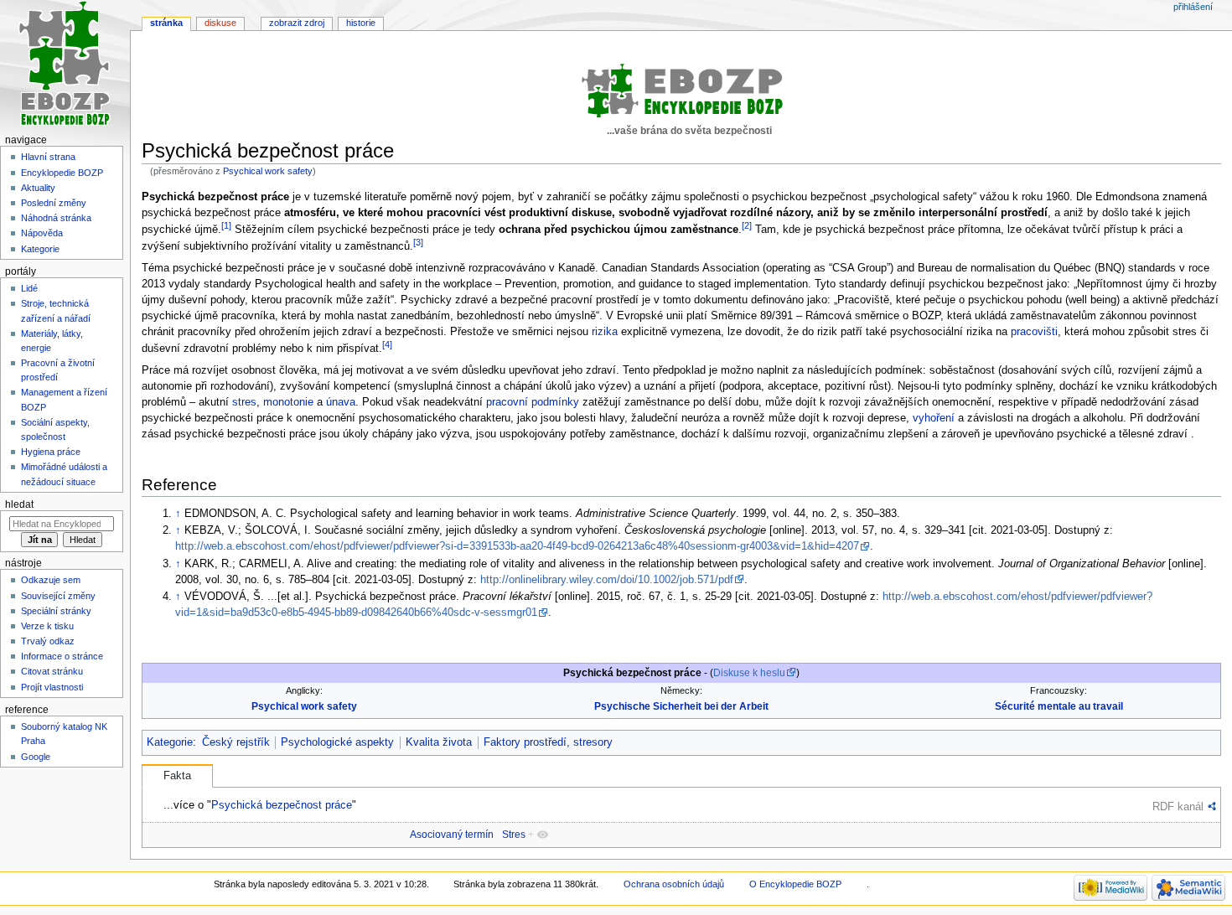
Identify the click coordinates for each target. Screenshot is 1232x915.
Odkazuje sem (50, 580)
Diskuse (220, 23)
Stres (513, 834)
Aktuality (38, 188)
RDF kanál (1178, 806)
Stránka (166, 23)
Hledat (19, 504)
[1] (226, 225)
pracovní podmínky (532, 402)
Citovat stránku (52, 671)
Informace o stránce (62, 656)
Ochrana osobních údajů (674, 884)
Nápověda (42, 233)
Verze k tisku (47, 626)
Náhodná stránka (56, 218)
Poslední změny (53, 203)
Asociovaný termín (452, 834)
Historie (360, 23)
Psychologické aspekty (337, 742)
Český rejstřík (236, 742)
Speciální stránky (56, 611)
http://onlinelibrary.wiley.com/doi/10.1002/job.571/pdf (606, 580)
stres (244, 402)
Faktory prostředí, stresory (548, 742)
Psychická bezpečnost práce (281, 805)
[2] (747, 225)
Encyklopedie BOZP (62, 173)
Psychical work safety (268, 171)
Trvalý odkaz (48, 641)
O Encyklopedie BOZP (795, 884)
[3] (418, 242)
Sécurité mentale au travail (1059, 706)
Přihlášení (1193, 7)
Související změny (58, 596)
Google (35, 757)
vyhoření (934, 418)
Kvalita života (439, 742)
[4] (387, 344)
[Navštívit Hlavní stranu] (65, 65)
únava (340, 402)
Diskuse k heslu (749, 673)
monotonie (288, 402)
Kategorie (170, 742)
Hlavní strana (48, 157)
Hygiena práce (50, 452)
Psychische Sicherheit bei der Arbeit (681, 706)
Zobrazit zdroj (296, 23)
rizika (605, 332)
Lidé (29, 288)
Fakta (177, 776)
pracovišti (1034, 332)
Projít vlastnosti (52, 687)
